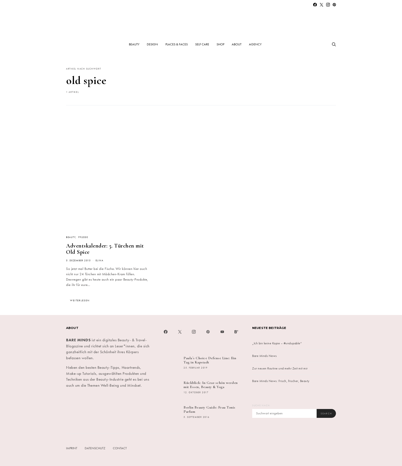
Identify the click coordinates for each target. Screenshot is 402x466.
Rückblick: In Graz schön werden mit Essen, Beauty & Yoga (211, 384)
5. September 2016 (197, 417)
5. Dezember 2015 (78, 260)
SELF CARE (202, 44)
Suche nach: (261, 405)
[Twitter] (322, 5)
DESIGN (152, 44)
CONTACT (120, 448)
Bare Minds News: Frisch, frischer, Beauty (280, 381)
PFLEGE (83, 237)
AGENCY (255, 44)
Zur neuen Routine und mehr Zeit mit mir (280, 368)
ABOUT (236, 44)
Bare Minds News (264, 356)
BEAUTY (134, 44)
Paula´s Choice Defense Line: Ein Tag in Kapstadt (210, 360)
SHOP (220, 44)
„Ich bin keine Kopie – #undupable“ (277, 343)
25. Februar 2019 (196, 367)
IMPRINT (71, 448)
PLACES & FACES (176, 44)
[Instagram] (328, 5)
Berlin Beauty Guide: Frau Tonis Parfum (209, 409)
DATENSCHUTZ (95, 448)
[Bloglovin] (236, 331)
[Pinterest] (334, 5)
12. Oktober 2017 (196, 392)
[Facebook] (315, 5)
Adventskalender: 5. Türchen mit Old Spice (105, 248)
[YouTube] (222, 331)
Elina (100, 260)
